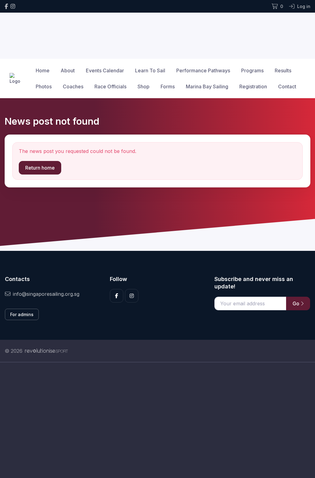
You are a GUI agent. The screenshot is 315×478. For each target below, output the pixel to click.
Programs (252, 70)
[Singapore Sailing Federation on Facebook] (6, 6)
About (68, 70)
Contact (287, 86)
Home (43, 70)
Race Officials (110, 86)
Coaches (73, 86)
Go (297, 303)
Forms (168, 86)
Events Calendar (105, 70)
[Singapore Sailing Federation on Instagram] (12, 6)
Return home (40, 168)
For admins (22, 314)
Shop (144, 86)
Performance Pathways (203, 70)
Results (283, 70)
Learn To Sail (150, 70)
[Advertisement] (157, 420)
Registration (253, 86)
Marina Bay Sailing (207, 86)
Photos (44, 86)
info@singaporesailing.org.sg (46, 294)
